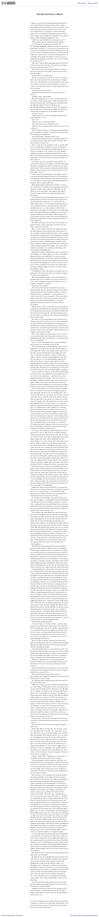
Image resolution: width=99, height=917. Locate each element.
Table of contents (93, 3)
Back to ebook (82, 3)
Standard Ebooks (8, 3)
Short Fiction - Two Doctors (12, 915)
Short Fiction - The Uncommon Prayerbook (84, 915)
